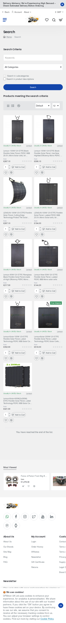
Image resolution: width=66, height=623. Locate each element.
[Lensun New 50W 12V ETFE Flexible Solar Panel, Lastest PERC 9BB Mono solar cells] (48, 253)
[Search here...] (53, 19)
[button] (19, 167)
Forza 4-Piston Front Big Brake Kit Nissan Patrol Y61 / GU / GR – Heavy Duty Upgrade (34, 476)
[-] (9, 168)
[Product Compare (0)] (17, 106)
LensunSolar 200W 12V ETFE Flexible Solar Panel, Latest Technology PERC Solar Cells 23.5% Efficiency (46, 339)
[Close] (62, 4)
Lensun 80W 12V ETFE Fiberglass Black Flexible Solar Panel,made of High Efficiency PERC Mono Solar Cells (17, 277)
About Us (8, 536)
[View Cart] (60, 19)
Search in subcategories (18, 75)
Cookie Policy (47, 618)
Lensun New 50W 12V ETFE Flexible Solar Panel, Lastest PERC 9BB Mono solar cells (46, 277)
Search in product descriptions (20, 78)
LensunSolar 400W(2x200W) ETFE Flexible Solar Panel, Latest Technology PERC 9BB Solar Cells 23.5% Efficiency (17, 401)
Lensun (29, 145)
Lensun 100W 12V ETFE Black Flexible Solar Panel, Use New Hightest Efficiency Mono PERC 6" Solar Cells (48, 153)
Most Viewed (9, 467)
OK (61, 605)
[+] (9, 166)
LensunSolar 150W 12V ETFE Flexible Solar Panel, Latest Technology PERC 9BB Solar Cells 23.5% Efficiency (17, 339)
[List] (12, 105)
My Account (38, 536)
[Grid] (8, 105)
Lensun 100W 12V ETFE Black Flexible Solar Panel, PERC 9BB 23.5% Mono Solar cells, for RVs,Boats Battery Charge (16, 153)
